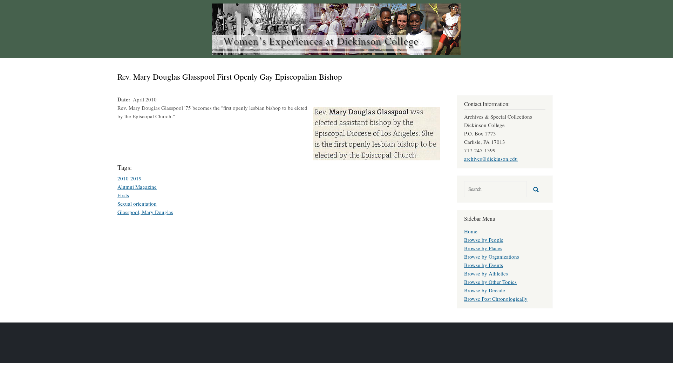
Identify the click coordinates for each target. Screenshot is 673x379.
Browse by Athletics (486, 273)
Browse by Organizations (491, 256)
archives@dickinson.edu (491, 158)
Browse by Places (483, 248)
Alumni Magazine (137, 186)
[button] (376, 132)
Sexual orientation (137, 203)
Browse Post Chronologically (496, 298)
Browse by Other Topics (490, 281)
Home (470, 231)
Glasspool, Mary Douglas (145, 211)
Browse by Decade (484, 290)
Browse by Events (483, 264)
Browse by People (483, 239)
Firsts (123, 195)
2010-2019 (129, 178)
